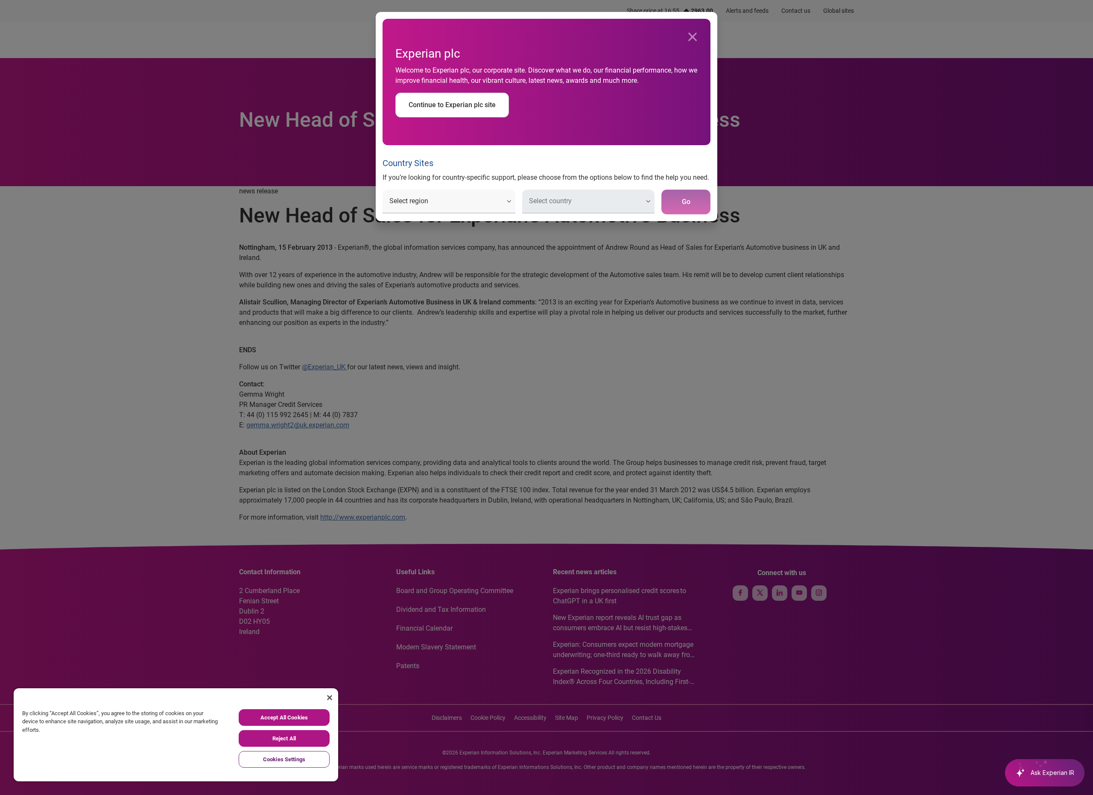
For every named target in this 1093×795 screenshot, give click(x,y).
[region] (176, 734)
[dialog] (546, 397)
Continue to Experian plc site (452, 105)
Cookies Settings (284, 759)
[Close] (692, 37)
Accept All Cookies (284, 717)
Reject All (284, 738)
